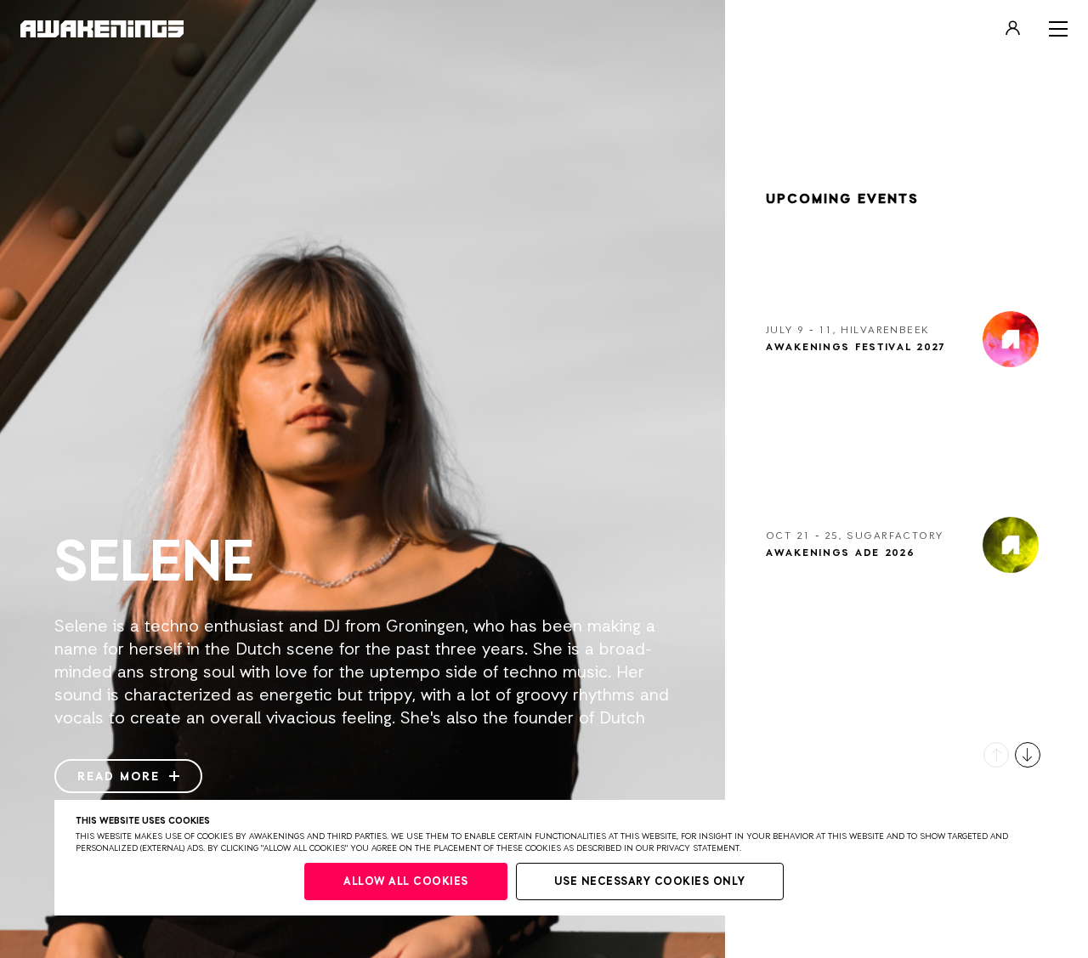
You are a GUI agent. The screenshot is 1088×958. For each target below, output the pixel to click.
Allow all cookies (405, 881)
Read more (121, 777)
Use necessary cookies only (649, 881)
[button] (996, 755)
